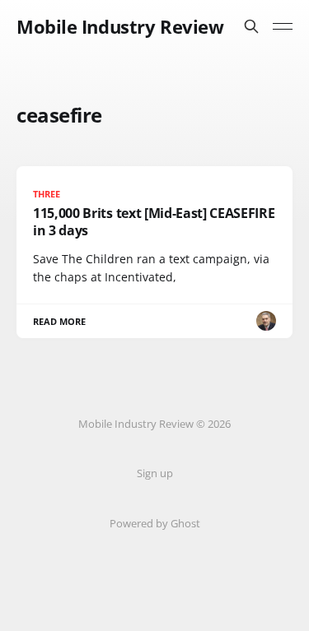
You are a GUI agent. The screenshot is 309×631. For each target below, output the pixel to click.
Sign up (155, 473)
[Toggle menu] (282, 26)
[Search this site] (251, 26)
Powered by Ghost (155, 523)
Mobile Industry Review (119, 26)
